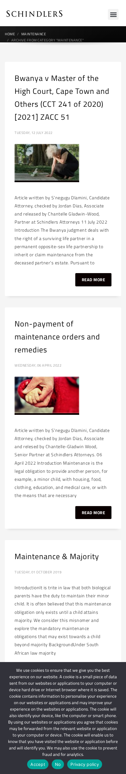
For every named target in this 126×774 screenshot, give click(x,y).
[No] (118, 718)
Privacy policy (84, 764)
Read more (93, 279)
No (58, 764)
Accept (37, 764)
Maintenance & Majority (57, 556)
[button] (113, 14)
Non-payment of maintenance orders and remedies (57, 336)
